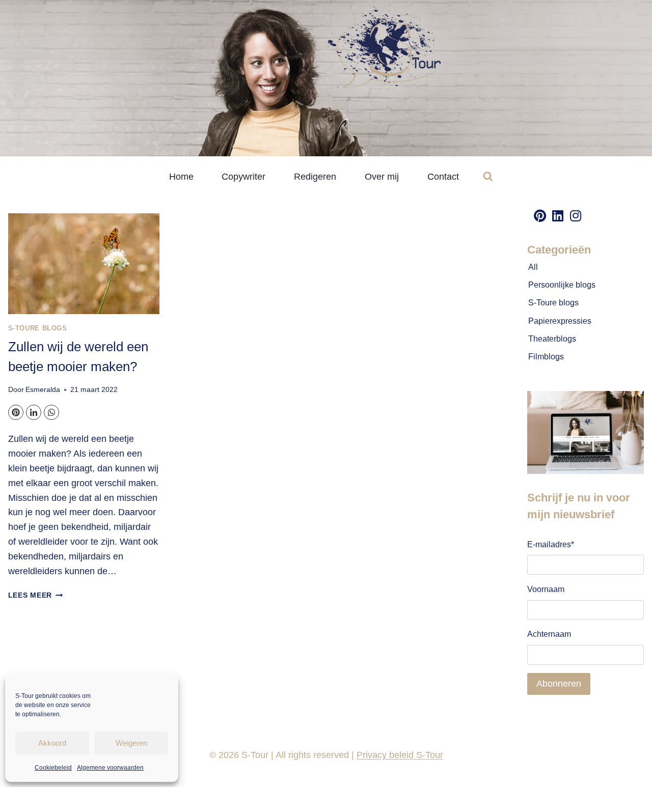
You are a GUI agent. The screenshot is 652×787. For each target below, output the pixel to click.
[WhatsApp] (51, 412)
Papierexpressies (559, 321)
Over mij (382, 177)
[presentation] (83, 263)
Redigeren (315, 177)
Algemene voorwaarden (110, 767)
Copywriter (243, 177)
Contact (443, 177)
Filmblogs (546, 356)
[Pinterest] (15, 412)
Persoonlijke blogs (561, 284)
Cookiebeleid (53, 767)
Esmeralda (42, 389)
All (533, 267)
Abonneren (558, 684)
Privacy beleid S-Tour (400, 755)
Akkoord (52, 743)
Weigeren (131, 743)
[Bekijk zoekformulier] (488, 176)
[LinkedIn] (33, 412)
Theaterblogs (552, 338)
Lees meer (35, 595)
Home (181, 177)
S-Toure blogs (37, 328)
